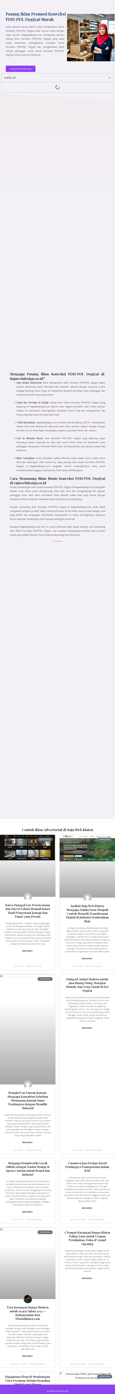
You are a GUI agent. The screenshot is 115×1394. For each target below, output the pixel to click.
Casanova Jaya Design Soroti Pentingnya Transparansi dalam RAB (87, 1167)
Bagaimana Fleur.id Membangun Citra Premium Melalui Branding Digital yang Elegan (27, 1380)
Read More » (27, 951)
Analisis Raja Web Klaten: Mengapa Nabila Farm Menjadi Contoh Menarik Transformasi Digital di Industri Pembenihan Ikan (87, 913)
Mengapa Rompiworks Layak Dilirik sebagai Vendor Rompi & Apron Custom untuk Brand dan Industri (28, 1168)
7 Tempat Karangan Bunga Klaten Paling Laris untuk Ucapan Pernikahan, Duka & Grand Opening (87, 1238)
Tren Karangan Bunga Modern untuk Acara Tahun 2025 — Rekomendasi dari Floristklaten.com (28, 1313)
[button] (110, 78)
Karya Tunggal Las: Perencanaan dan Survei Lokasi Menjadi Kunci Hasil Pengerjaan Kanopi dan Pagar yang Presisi (27, 910)
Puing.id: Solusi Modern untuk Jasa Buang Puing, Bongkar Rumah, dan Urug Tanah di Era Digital (87, 984)
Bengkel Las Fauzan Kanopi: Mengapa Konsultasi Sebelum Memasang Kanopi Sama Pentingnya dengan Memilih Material (27, 1100)
